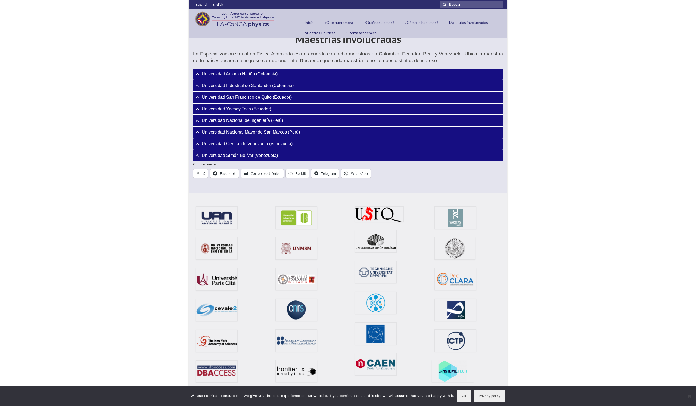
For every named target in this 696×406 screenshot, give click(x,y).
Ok (464, 396)
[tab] (348, 74)
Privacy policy (490, 396)
